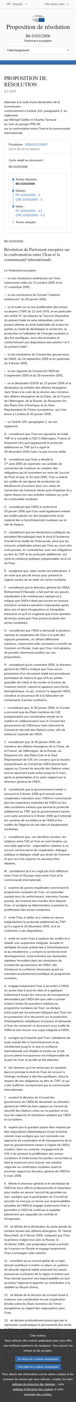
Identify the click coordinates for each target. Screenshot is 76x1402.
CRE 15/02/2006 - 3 (29, 199)
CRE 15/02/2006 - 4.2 (30, 215)
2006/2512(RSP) (36, 144)
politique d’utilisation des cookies (33, 1389)
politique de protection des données (33, 1384)
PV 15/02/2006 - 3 (28, 195)
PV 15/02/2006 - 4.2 (29, 210)
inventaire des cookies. (38, 1394)
